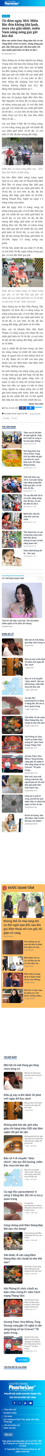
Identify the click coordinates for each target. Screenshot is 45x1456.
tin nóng (6, 418)
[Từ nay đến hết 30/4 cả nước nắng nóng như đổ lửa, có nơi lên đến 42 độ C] (12, 502)
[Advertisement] (22, 857)
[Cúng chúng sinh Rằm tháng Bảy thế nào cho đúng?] (13, 1241)
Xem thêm (22, 1359)
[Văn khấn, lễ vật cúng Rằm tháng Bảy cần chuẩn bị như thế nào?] (12, 725)
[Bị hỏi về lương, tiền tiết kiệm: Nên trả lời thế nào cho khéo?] (12, 823)
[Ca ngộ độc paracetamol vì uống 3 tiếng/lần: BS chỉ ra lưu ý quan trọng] (12, 706)
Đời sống (6, 16)
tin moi (14, 418)
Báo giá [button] (8, 1434)
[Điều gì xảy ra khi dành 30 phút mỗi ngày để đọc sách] (12, 667)
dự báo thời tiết (35, 414)
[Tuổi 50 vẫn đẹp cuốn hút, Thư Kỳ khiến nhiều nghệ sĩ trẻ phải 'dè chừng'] (22, 600)
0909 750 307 (10, 1428)
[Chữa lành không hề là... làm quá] (12, 557)
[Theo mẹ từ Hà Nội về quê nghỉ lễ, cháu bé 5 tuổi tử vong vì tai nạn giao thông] (12, 439)
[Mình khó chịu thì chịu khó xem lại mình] (12, 521)
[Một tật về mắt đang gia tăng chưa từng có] (12, 647)
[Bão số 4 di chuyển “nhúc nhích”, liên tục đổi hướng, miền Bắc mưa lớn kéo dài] (12, 686)
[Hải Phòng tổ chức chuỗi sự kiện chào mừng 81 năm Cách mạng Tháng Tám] (12, 744)
